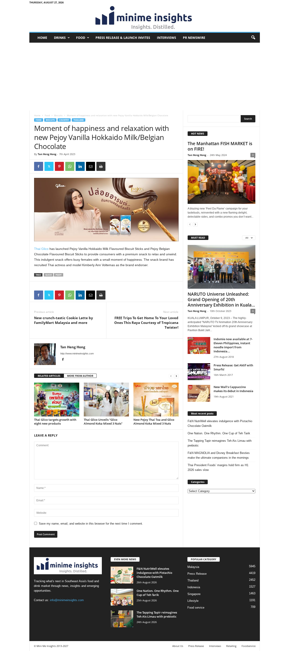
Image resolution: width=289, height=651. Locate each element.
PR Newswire (194, 37)
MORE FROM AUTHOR (80, 375)
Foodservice (249, 646)
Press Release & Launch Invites (123, 37)
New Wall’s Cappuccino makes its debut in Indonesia (233, 389)
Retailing (231, 646)
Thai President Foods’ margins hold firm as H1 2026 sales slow (218, 467)
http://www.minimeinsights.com (77, 353)
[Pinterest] (59, 166)
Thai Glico (41, 249)
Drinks (60, 37)
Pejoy (59, 274)
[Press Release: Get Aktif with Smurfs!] (199, 371)
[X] (49, 166)
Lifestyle (192, 600)
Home (42, 37)
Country (64, 120)
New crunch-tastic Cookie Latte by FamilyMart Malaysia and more (63, 320)
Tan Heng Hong (47, 154)
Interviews (166, 37)
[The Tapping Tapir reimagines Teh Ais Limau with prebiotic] (122, 618)
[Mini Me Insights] (144, 18)
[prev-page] (171, 376)
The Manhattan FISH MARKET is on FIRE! (220, 146)
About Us (177, 646)
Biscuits (58, 115)
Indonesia (193, 587)
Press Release (197, 573)
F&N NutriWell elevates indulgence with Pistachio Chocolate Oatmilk (220, 423)
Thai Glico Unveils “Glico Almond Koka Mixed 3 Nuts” (103, 421)
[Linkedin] (80, 166)
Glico (48, 274)
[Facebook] (38, 166)
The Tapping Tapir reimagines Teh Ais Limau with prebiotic (220, 443)
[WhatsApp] (69, 166)
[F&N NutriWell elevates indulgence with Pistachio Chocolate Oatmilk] (122, 575)
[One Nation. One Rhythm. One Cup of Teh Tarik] (122, 597)
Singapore (193, 594)
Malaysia (193, 567)
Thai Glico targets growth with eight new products (55, 421)
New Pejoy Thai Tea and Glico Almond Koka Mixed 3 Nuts (153, 421)
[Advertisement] (144, 76)
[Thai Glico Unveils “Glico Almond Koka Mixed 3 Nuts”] (106, 399)
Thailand (78, 120)
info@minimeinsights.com (67, 600)
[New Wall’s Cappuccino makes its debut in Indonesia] (199, 393)
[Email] (90, 166)
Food (80, 37)
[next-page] (176, 376)
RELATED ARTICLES (49, 375)
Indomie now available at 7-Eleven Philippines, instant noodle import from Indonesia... (233, 345)
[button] (253, 38)
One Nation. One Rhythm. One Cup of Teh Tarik (219, 433)
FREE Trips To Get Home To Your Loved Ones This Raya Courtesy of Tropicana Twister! (146, 323)
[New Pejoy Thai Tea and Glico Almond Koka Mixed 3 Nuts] (156, 399)
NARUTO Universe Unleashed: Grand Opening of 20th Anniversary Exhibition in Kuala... (221, 299)
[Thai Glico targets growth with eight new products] (56, 399)
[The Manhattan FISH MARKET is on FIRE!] (221, 182)
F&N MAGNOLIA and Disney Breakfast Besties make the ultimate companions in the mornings (219, 455)
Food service (195, 607)
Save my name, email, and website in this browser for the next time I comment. (91, 523)
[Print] (100, 166)
